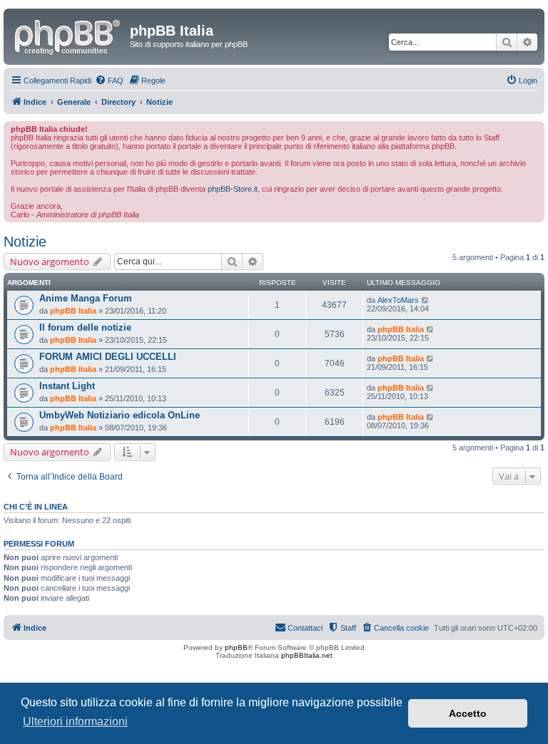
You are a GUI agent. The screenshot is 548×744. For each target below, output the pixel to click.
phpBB (236, 647)
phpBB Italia (73, 310)
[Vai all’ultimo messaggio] (425, 300)
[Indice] (68, 35)
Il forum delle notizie (85, 327)
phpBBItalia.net (307, 655)
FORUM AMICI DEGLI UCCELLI (107, 356)
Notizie (25, 241)
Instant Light (67, 386)
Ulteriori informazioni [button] (75, 721)
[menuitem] (109, 80)
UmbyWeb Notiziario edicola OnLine (119, 415)
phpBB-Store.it (233, 189)
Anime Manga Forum (85, 298)
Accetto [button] (468, 713)
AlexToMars (398, 300)
